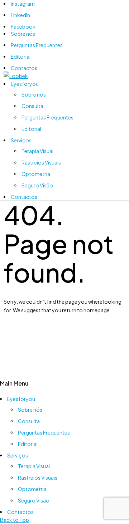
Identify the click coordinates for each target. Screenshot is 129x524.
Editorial (20, 56)
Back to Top (14, 519)
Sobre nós (23, 33)
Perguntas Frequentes (37, 45)
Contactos (24, 68)
